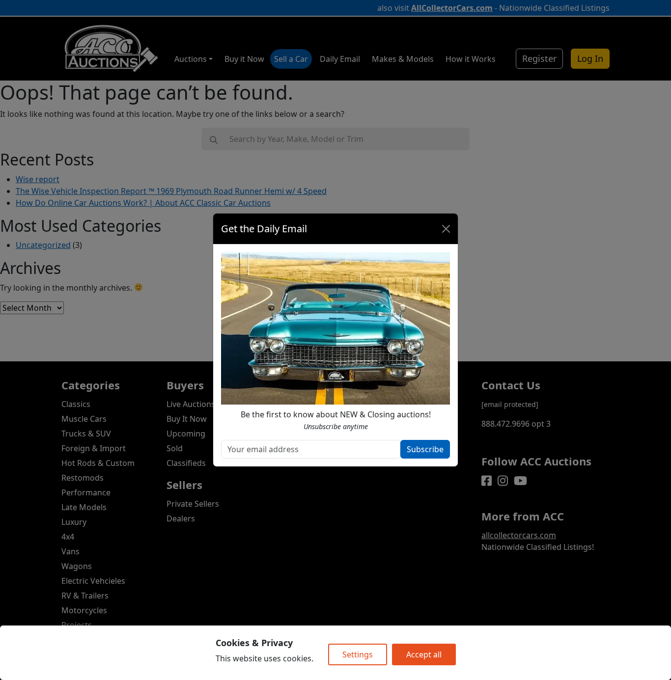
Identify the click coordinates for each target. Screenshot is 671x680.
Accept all (424, 654)
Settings (357, 654)
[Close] (446, 229)
